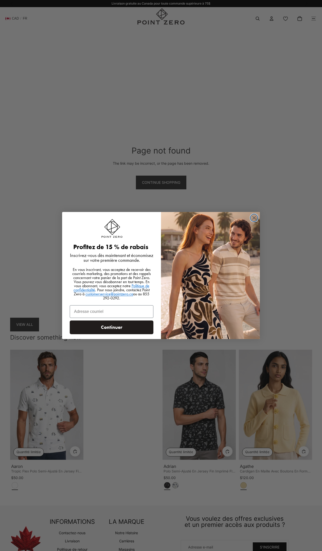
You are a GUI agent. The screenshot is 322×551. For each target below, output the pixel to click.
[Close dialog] (254, 218)
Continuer (111, 327)
